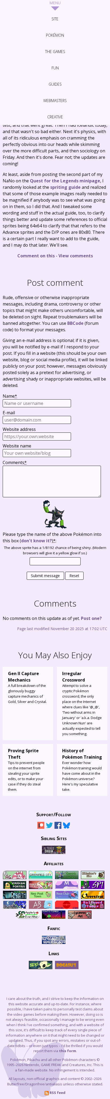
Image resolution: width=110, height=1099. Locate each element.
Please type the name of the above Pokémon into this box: (52, 537)
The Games (55, 51)
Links (53, 953)
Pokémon (55, 35)
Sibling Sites (54, 838)
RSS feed (57, 1092)
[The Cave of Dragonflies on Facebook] (58, 827)
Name (10, 396)
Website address (19, 429)
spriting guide (65, 187)
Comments (15, 462)
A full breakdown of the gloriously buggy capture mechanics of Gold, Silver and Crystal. (27, 687)
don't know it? (36, 541)
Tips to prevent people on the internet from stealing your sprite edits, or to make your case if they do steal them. (26, 770)
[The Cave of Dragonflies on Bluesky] (66, 827)
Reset (74, 575)
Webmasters (55, 100)
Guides (55, 84)
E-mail (9, 413)
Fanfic (53, 928)
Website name (17, 446)
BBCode (75, 323)
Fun (55, 67)
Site (55, 18)
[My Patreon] (41, 827)
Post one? (91, 618)
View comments (75, 256)
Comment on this (36, 256)
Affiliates (54, 863)
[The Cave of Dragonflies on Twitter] (49, 827)
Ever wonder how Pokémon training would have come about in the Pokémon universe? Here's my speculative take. (82, 770)
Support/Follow (53, 814)
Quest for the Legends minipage (65, 181)
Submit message (45, 575)
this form (67, 1050)
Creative (55, 116)
